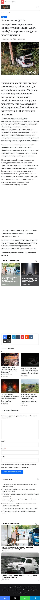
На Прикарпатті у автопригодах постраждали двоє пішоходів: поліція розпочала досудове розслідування (10, 398)
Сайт (3, 457)
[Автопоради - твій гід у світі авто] (5, 7)
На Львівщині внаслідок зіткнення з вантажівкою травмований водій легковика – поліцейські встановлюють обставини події (29, 399)
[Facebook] (5, 337)
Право (11, 13)
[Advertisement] (20, 208)
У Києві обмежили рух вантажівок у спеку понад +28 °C (20, 508)
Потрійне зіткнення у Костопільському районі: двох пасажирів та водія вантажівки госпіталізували (9, 371)
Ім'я (3, 441)
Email (3, 449)
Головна (5, 13)
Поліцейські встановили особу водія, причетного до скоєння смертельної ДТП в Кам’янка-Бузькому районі (29, 370)
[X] (9, 337)
